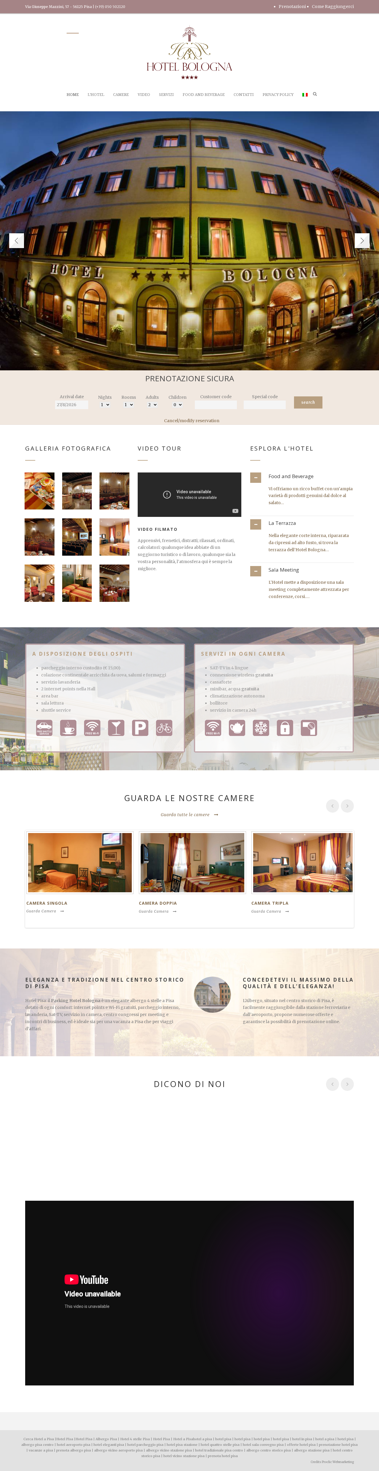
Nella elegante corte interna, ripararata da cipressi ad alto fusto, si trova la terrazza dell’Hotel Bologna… (309, 542)
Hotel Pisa (64, 1439)
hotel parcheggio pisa (145, 1445)
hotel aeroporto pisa (73, 1445)
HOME (73, 94)
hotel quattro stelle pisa (220, 1445)
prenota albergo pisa (73, 1450)
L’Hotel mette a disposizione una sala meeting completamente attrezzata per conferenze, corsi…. (309, 589)
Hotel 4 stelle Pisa (135, 1439)
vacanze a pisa (41, 1450)
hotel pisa (223, 1439)
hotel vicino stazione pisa (184, 1456)
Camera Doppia (158, 903)
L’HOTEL (96, 94)
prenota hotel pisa (223, 1456)
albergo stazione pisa (312, 1450)
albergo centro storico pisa (268, 1450)
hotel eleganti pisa (109, 1445)
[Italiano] (305, 101)
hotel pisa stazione (182, 1445)
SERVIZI (166, 94)
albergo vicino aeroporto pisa (118, 1450)
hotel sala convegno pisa (263, 1445)
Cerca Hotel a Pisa (38, 1439)
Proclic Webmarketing (338, 1462)
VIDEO (144, 94)
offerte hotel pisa (301, 1445)
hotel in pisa (302, 1439)
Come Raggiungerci (333, 6)
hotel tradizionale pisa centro (219, 1450)
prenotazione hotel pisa (338, 1445)
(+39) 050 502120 (110, 6)
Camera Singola (47, 903)
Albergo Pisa (106, 1439)
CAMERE (121, 94)
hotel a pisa (202, 1439)
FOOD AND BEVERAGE (204, 94)
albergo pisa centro (37, 1445)
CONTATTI (244, 94)
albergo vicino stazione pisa (169, 1450)
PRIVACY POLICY (278, 94)
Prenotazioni (292, 6)
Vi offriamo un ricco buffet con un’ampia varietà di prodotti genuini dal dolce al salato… (311, 496)
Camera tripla (270, 903)
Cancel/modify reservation (191, 420)
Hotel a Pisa (183, 1439)
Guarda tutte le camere (185, 814)
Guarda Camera (41, 911)
